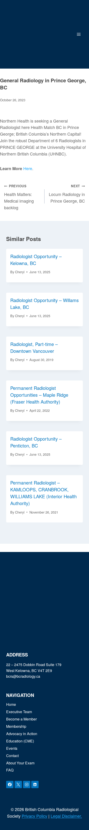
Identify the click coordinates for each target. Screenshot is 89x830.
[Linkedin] (35, 784)
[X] (18, 784)
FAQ (9, 770)
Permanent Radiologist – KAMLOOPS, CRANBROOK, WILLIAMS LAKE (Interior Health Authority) (43, 492)
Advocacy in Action (21, 733)
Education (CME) (20, 741)
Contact (12, 755)
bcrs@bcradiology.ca (23, 676)
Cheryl (19, 271)
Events (11, 748)
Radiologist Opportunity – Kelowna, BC (36, 259)
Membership (16, 726)
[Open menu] (79, 34)
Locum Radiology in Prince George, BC (67, 194)
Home (11, 704)
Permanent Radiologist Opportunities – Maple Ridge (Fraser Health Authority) (39, 395)
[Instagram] (26, 784)
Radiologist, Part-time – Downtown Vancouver (34, 347)
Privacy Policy (34, 816)
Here (27, 168)
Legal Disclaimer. (66, 816)
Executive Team (19, 711)
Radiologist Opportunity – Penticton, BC (36, 442)
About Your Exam (20, 763)
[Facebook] (9, 784)
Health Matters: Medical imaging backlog (19, 197)
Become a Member (21, 719)
